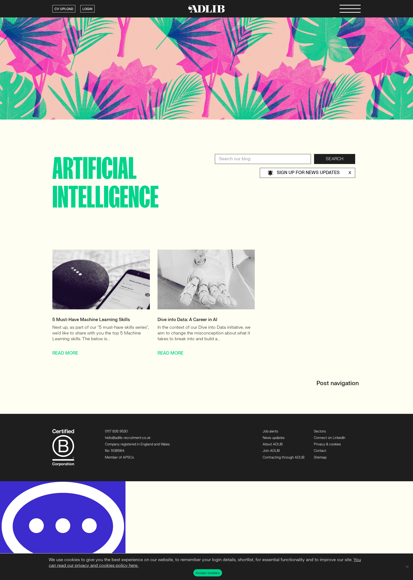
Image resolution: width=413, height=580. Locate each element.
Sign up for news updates (314, 172)
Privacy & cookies (327, 444)
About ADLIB (273, 444)
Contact (320, 451)
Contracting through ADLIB (283, 457)
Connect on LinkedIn (329, 438)
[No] (407, 566)
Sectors (320, 431)
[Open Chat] (62, 530)
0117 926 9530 (116, 431)
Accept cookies (208, 573)
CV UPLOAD (63, 9)
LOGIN (87, 9)
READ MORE (65, 353)
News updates (273, 438)
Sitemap (320, 457)
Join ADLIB (271, 451)
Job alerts (270, 431)
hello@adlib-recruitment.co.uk (127, 438)
